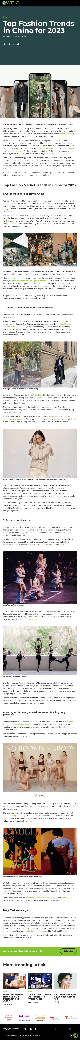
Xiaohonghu (67, 898)
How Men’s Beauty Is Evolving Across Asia (65, 996)
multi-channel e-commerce (37, 931)
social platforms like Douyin (48, 148)
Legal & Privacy (71, 1029)
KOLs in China (31, 619)
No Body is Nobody (17, 815)
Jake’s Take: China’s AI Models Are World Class (39, 996)
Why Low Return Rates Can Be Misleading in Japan (13, 997)
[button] (76, 2)
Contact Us (58, 1029)
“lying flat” (37, 395)
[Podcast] (25, 1029)
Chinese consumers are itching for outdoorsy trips (30, 281)
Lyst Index (10, 223)
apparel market (66, 134)
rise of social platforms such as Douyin (42, 898)
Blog (5, 17)
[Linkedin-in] (71, 1035)
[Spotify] (30, 1029)
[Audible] (36, 1029)
